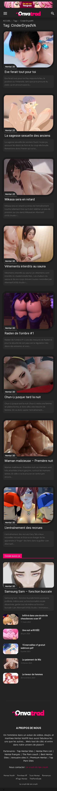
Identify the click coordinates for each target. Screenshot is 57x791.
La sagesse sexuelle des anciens (27, 135)
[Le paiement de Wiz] (10, 663)
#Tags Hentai (21, 778)
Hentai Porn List (44, 751)
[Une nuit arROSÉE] (10, 634)
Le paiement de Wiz (31, 659)
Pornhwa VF (22, 775)
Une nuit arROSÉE (31, 630)
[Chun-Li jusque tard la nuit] (28, 374)
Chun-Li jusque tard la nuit (23, 397)
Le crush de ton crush (37, 767)
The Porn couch (30, 754)
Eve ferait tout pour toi (20, 72)
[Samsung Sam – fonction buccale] (28, 575)
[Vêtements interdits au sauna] (28, 243)
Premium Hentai (38, 757)
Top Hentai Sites (25, 751)
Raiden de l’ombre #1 (19, 333)
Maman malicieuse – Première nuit (29, 461)
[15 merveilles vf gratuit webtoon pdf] (10, 648)
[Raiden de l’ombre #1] (28, 310)
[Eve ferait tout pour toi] (28, 49)
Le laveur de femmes (32, 674)
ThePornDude (35, 778)
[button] (5, 13)
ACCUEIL (6, 20)
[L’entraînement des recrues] (28, 505)
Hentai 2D (10, 130)
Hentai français (12, 754)
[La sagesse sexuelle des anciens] (28, 113)
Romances (46, 775)
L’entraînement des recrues (23, 528)
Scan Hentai (34, 775)
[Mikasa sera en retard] (28, 177)
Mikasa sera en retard (20, 199)
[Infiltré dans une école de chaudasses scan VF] (10, 619)
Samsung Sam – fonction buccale (28, 591)
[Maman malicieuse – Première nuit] (28, 438)
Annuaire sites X (19, 757)
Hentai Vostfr (9, 775)
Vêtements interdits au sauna (25, 266)
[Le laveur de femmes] (10, 678)
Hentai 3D (10, 66)
